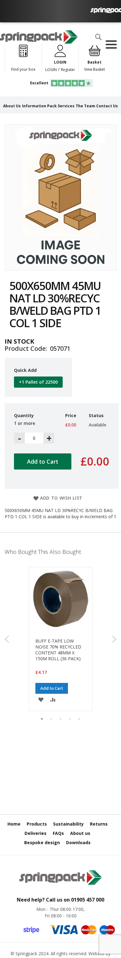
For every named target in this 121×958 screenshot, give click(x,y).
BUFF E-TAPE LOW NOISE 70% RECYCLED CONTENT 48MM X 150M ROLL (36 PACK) (58, 650)
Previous (7, 639)
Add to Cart (51, 688)
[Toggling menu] (111, 44)
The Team (85, 106)
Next (114, 639)
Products (37, 824)
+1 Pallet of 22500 (38, 382)
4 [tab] (70, 719)
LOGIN (51, 69)
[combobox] (30, 49)
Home (13, 824)
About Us (12, 106)
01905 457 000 (87, 899)
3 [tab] (60, 719)
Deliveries (36, 833)
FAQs (58, 833)
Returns (99, 824)
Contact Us (107, 106)
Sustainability (68, 824)
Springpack (26, 953)
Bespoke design (42, 842)
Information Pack (39, 106)
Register (68, 69)
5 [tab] (79, 719)
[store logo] (39, 37)
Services (66, 106)
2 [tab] (51, 719)
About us (80, 833)
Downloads (78, 842)
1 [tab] (42, 719)
